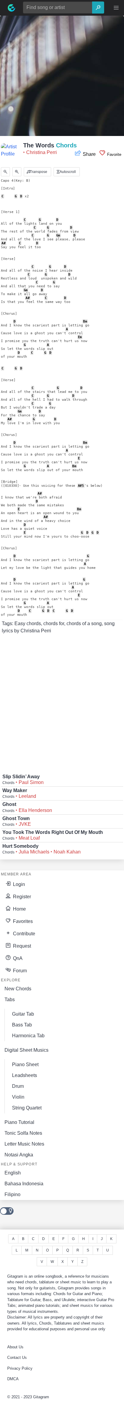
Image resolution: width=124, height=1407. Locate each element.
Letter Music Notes (24, 1143)
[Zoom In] (16, 171)
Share (89, 154)
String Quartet (27, 1107)
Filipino (12, 1194)
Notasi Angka (19, 1154)
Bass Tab (22, 1024)
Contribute (23, 933)
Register (21, 896)
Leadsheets (24, 1075)
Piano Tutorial (19, 1122)
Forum (19, 970)
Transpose (38, 172)
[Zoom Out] (5, 171)
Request (21, 946)
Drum (18, 1086)
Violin (18, 1097)
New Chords (18, 988)
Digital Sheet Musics (26, 1050)
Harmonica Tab (28, 1035)
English (13, 1172)
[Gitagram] (11, 8)
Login (18, 884)
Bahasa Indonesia (24, 1183)
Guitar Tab (23, 1014)
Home (19, 909)
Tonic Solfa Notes (23, 1133)
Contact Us (17, 1357)
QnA (17, 958)
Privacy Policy (20, 1368)
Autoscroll (67, 172)
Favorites (22, 921)
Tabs (10, 999)
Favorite (113, 154)
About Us (15, 1347)
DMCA (13, 1379)
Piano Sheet (25, 1064)
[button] (116, 8)
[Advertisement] (62, 78)
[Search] (98, 8)
